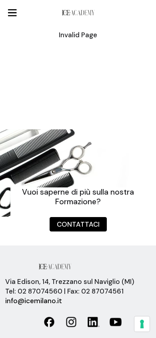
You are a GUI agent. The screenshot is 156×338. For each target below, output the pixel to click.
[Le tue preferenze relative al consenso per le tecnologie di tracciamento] (142, 324)
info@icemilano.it (33, 300)
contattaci (78, 224)
